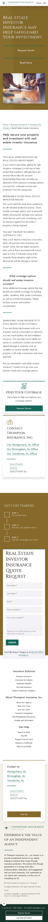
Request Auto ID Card (24, 739)
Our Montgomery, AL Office (23, 444)
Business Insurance (19, 124)
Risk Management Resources (23, 717)
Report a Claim (24, 732)
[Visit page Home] (17, 3)
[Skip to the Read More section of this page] (23, 62)
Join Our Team (24, 709)
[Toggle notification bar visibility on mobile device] (4, 903)
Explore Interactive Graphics (24, 690)
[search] (33, 3)
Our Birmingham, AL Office (22, 449)
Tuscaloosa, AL (15, 780)
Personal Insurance (24, 687)
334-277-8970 (16, 464)
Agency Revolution (13, 887)
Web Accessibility (24, 746)
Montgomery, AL (16, 771)
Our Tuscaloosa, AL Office (22, 453)
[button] (41, 2)
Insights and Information (23, 720)
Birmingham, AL (16, 776)
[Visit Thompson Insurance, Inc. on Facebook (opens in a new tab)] (9, 805)
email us (24, 655)
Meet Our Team (24, 706)
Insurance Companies (24, 713)
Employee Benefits (24, 683)
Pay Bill (24, 735)
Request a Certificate (24, 743)
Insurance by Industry (24, 680)
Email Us (13, 467)
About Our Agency (24, 702)
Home (5, 124)
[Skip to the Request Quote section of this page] (23, 50)
